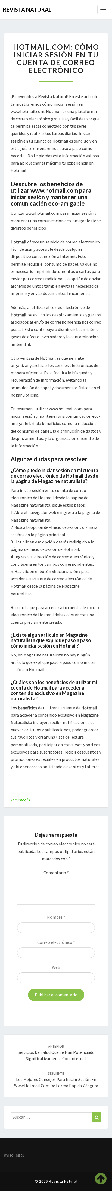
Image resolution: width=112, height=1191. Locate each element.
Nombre (56, 917)
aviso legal (14, 1155)
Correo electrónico (56, 942)
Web (56, 967)
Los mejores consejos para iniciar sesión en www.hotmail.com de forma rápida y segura (56, 1079)
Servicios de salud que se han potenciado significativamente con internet (56, 1052)
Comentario (56, 872)
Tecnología (20, 800)
